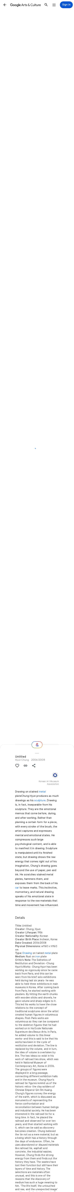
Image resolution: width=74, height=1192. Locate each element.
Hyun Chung (22, 759)
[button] (5, 5)
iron (37, 956)
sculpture (40, 800)
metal (42, 791)
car (17, 887)
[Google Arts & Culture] (25, 5)
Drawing (27, 953)
